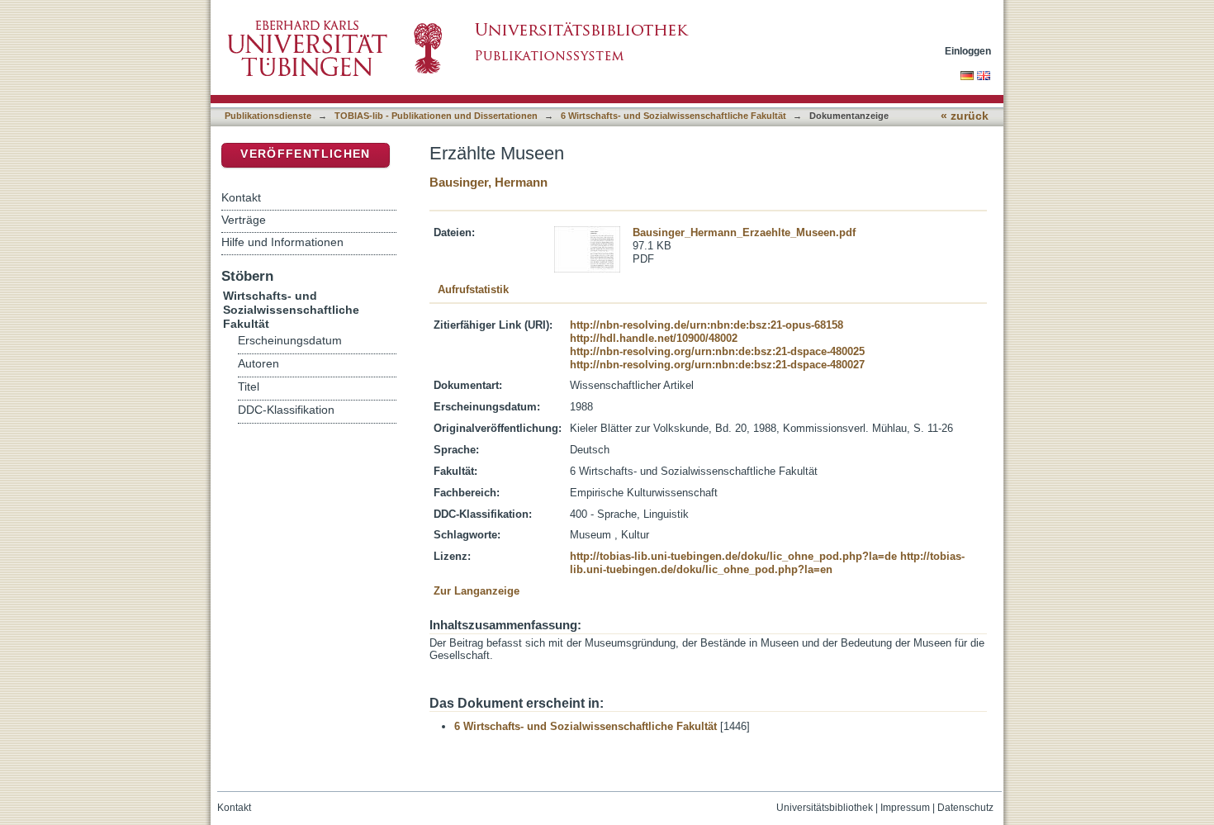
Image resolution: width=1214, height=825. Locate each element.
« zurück (965, 116)
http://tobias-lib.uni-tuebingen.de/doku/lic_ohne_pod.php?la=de (733, 556)
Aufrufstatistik (473, 289)
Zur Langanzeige (476, 591)
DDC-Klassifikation (286, 410)
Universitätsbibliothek (824, 807)
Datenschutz (965, 807)
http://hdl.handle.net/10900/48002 (653, 338)
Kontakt (241, 197)
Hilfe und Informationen (282, 242)
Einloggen (968, 50)
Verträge (243, 219)
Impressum (905, 807)
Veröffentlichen (305, 154)
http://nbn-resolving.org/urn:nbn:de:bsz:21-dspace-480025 (717, 351)
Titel (248, 387)
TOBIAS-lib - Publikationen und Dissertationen (436, 116)
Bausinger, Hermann (488, 182)
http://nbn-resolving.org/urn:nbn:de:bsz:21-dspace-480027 (717, 364)
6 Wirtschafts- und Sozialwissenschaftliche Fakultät (673, 116)
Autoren (258, 364)
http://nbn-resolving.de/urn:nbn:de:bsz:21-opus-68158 (706, 325)
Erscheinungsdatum (290, 340)
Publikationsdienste (268, 116)
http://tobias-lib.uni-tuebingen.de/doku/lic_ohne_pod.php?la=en (767, 563)
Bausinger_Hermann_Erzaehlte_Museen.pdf (744, 232)
